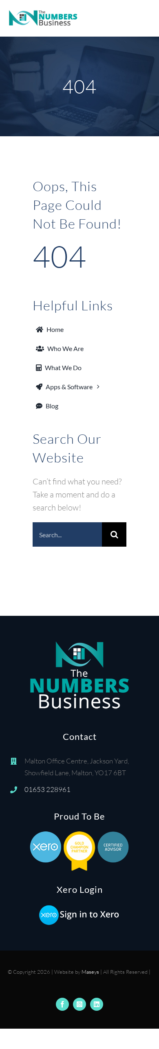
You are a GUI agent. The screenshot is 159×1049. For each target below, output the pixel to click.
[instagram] (79, 1004)
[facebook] (62, 1004)
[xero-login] (79, 908)
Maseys (90, 971)
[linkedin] (96, 1004)
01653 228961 (47, 789)
